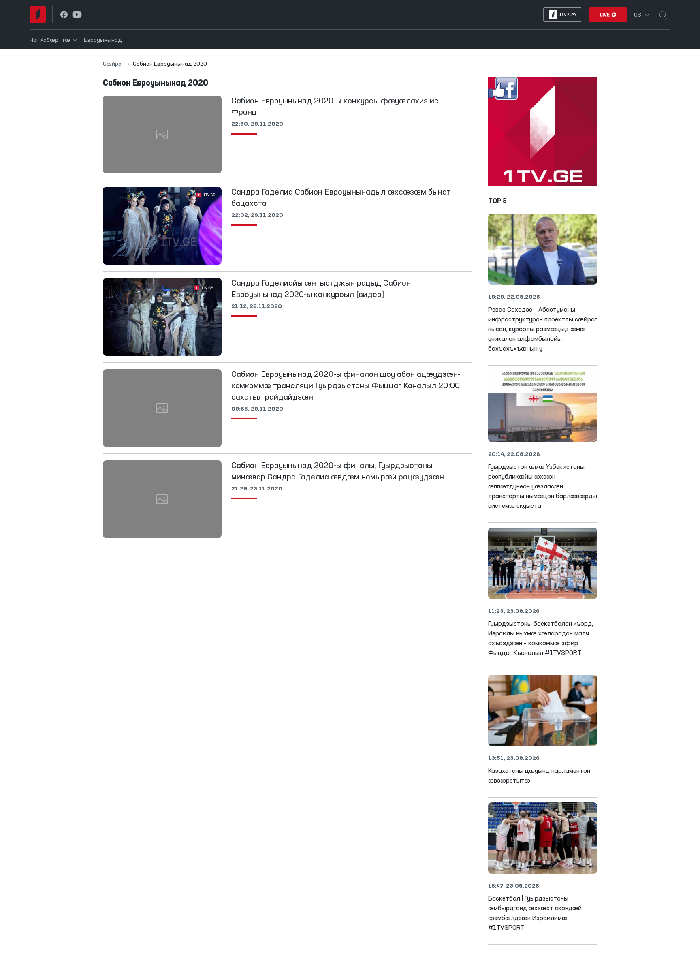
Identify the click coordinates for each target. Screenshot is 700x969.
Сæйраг (113, 64)
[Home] (38, 14)
